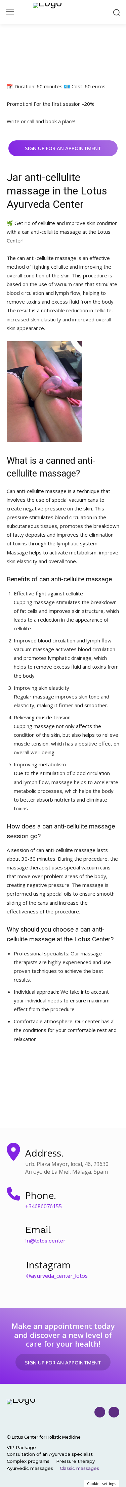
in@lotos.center (45, 1240)
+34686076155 (43, 1206)
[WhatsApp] (114, 1412)
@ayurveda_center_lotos (57, 1275)
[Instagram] (99, 1412)
